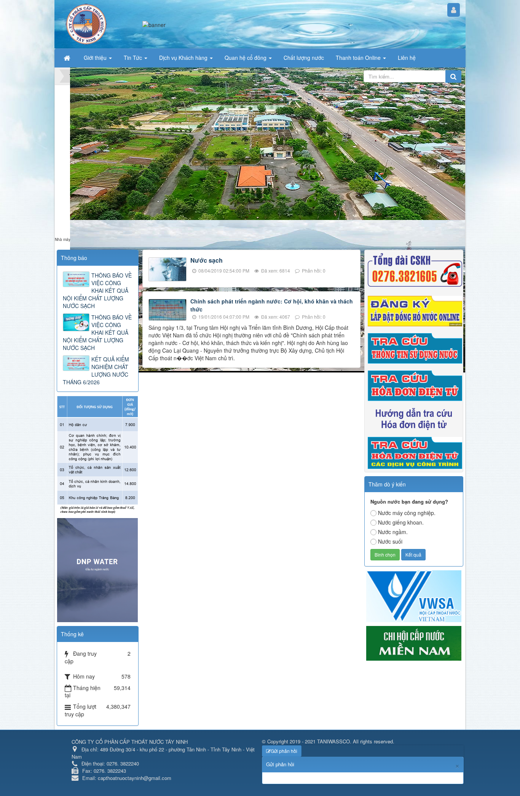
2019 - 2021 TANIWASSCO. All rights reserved (341, 741)
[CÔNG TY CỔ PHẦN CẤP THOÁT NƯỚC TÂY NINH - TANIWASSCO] (86, 23)
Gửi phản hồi (284, 751)
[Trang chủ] (68, 57)
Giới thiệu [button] (96, 57)
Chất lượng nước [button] (304, 57)
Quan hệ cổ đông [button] (246, 57)
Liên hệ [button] (407, 57)
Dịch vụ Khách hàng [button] (184, 57)
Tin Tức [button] (134, 57)
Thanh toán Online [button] (359, 57)
